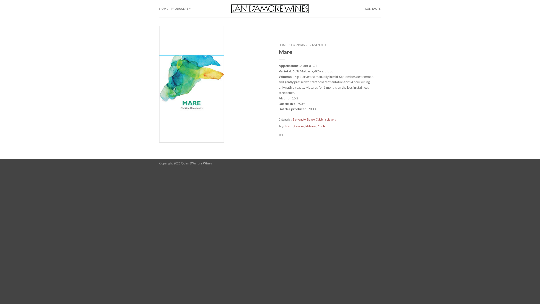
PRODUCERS (179, 8)
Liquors (331, 119)
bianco (289, 126)
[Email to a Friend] (281, 135)
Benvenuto (317, 45)
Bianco (311, 119)
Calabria (298, 45)
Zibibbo (321, 126)
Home (163, 8)
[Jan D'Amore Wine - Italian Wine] (270, 8)
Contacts (373, 8)
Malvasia (310, 126)
